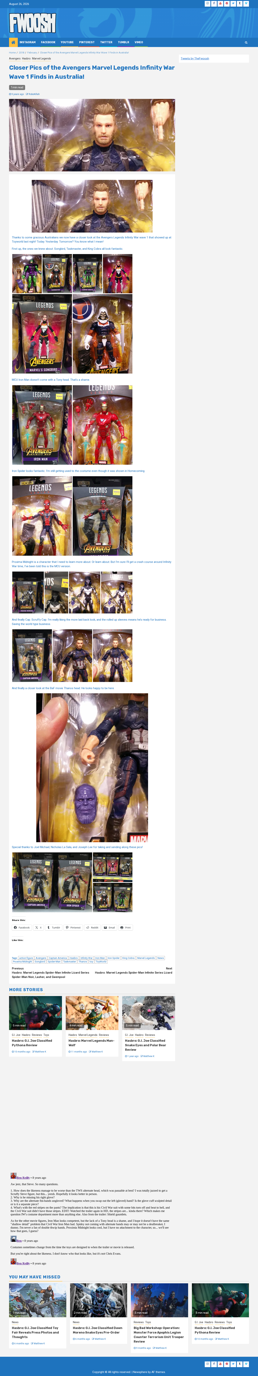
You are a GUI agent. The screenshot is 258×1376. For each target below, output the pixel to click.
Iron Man (100, 958)
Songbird (40, 961)
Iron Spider (114, 958)
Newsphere (140, 1372)
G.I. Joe (16, 1034)
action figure (26, 958)
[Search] (246, 42)
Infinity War (87, 958)
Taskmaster (69, 961)
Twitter (106, 42)
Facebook (48, 42)
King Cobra (128, 958)
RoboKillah (34, 94)
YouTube (67, 42)
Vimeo (139, 42)
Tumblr (123, 42)
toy (91, 961)
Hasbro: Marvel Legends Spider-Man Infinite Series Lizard (133, 971)
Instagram (28, 42)
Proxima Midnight (22, 961)
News (161, 958)
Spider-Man (54, 961)
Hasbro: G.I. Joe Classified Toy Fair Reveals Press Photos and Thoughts (35, 1332)
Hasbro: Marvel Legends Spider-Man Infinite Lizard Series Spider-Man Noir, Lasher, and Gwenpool (50, 973)
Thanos (83, 961)
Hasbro (26, 58)
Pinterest (87, 42)
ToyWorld (101, 961)
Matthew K (40, 1051)
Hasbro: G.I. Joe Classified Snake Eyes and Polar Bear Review (145, 1045)
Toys (46, 1034)
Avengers (15, 58)
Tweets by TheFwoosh (195, 58)
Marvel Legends (41, 58)
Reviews (37, 1034)
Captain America (58, 958)
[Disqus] (92, 1116)
